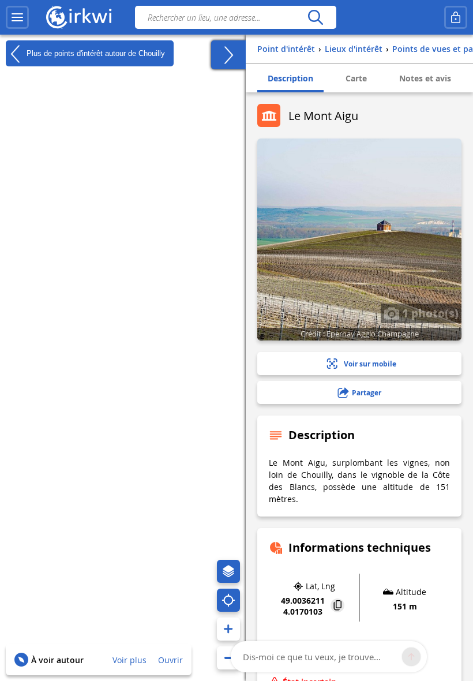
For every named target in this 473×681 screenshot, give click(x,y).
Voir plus (129, 659)
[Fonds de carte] (228, 571)
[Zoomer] (228, 629)
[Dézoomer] (228, 657)
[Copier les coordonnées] (337, 606)
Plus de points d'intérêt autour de (94, 52)
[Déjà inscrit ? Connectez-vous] (455, 17)
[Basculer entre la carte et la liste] (228, 54)
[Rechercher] (315, 17)
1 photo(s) (429, 313)
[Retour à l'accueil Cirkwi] (79, 17)
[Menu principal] (17, 17)
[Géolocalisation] (228, 600)
